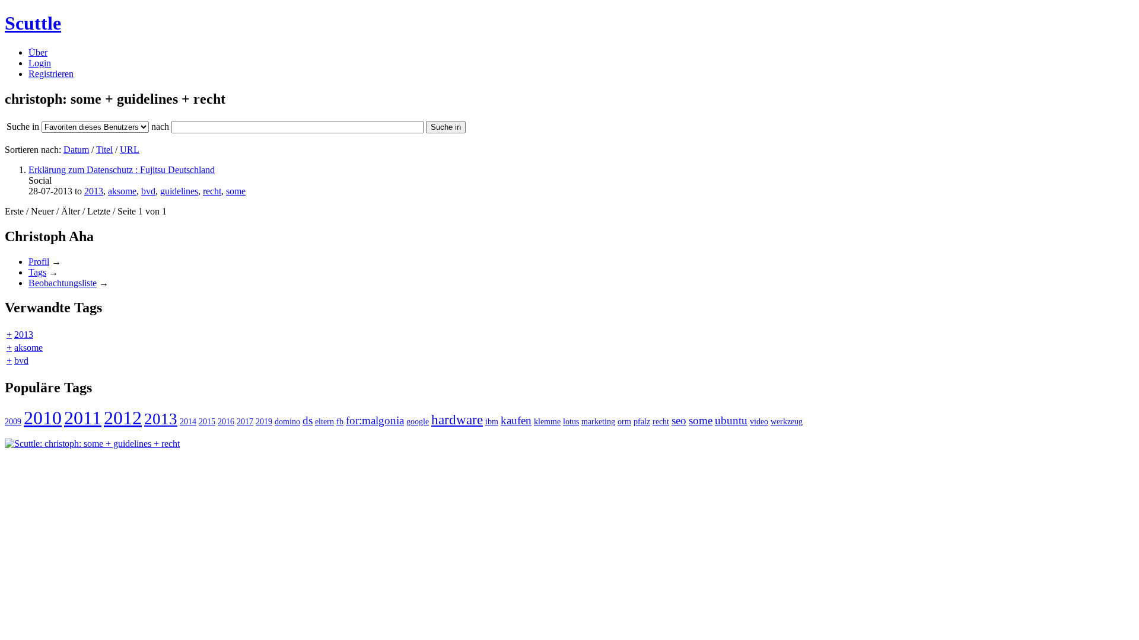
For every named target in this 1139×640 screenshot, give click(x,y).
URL (129, 150)
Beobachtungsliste (62, 283)
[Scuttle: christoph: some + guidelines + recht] (92, 444)
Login (39, 63)
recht (212, 191)
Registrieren (51, 74)
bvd (148, 191)
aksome (122, 191)
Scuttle (33, 23)
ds (308, 420)
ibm (491, 421)
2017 (245, 421)
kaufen (516, 420)
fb (339, 421)
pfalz (642, 421)
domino (287, 421)
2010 (43, 418)
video (759, 421)
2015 (207, 421)
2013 (93, 191)
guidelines (179, 191)
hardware (457, 419)
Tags (37, 272)
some (236, 191)
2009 (13, 421)
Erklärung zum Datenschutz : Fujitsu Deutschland (121, 170)
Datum (76, 150)
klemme (547, 421)
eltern (324, 421)
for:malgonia (375, 420)
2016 (226, 421)
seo (679, 420)
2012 (123, 418)
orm (624, 421)
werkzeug (787, 421)
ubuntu (731, 420)
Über (37, 52)
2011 (82, 418)
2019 (264, 421)
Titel (104, 150)
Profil (38, 262)
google (417, 421)
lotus (571, 421)
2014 (188, 421)
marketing (598, 421)
